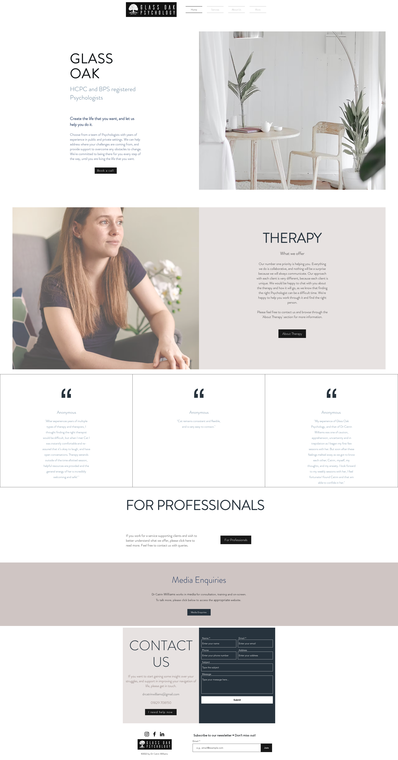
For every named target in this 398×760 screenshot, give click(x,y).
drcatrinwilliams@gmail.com (160, 694)
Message (206, 674)
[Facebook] (154, 734)
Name (205, 638)
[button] (215, 9)
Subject (206, 662)
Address (243, 650)
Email (242, 638)
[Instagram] (147, 734)
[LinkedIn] (162, 734)
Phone (205, 650)
